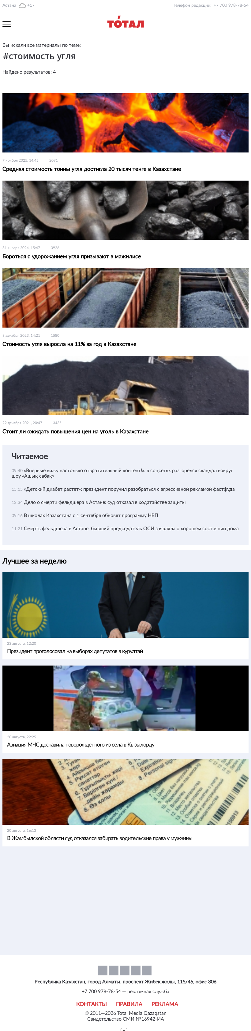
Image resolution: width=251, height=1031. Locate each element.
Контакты (91, 1004)
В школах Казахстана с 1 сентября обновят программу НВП (91, 515)
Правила (129, 1004)
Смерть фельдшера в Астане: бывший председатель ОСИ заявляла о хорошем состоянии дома (131, 528)
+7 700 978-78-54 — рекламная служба (125, 991)
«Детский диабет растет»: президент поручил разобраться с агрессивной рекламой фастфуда (129, 489)
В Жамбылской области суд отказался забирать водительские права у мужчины (99, 838)
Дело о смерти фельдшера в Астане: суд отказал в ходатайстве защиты (105, 502)
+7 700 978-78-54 (231, 5)
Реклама (165, 1004)
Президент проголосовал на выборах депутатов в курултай (75, 651)
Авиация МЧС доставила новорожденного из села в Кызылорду (80, 745)
